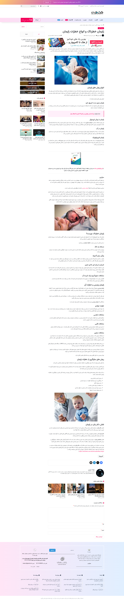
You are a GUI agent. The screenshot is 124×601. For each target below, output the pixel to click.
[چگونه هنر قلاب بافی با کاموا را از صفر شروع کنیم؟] (41, 48)
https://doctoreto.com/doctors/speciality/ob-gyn (91, 451)
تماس (60, 20)
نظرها (26, 34)
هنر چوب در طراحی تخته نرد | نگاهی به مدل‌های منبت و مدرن (57, 495)
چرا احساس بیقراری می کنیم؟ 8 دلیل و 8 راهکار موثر (82, 114)
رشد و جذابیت (78, 20)
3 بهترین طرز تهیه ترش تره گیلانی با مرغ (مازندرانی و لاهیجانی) (29, 40)
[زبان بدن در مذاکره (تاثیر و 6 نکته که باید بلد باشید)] (26, 119)
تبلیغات (69, 20)
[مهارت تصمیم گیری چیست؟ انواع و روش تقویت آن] (26, 132)
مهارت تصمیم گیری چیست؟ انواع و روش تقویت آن (26, 138)
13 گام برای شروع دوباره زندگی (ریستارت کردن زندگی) (39, 138)
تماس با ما (33, 566)
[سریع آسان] (76, 47)
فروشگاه (36, 20)
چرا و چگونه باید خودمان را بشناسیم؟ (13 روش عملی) (39, 124)
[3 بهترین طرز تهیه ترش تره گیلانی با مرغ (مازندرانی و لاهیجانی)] (41, 41)
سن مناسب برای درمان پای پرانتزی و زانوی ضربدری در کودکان (76, 495)
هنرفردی (89, 563)
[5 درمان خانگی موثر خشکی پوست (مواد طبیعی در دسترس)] (39, 103)
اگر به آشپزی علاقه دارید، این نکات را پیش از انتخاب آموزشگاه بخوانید (28, 57)
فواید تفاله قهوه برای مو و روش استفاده (27, 109)
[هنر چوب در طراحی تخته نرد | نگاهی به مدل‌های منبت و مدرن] (56, 488)
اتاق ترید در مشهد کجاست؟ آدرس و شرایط (29, 69)
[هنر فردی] (97, 13)
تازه (39, 34)
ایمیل (102, 530)
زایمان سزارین (85, 188)
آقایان (96, 20)
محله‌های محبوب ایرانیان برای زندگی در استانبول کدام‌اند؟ (28, 63)
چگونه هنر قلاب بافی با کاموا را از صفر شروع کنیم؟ (28, 46)
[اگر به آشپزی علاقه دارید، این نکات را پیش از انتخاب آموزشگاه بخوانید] (41, 58)
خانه (102, 25)
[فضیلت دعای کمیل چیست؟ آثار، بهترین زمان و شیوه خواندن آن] (95, 488)
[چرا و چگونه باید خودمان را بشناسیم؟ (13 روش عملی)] (39, 119)
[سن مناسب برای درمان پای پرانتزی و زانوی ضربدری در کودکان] (76, 488)
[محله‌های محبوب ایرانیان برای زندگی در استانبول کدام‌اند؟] (41, 64)
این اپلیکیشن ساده (98, 168)
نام (103, 524)
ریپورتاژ (100, 456)
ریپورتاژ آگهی (97, 25)
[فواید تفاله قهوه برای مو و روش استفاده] (26, 103)
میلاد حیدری (99, 35)
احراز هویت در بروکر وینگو (40, 52)
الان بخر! (47, 2)
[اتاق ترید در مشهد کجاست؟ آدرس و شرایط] (41, 71)
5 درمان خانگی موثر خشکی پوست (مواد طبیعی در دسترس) (39, 110)
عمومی (85, 20)
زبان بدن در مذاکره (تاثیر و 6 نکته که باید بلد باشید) (26, 124)
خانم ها (90, 20)
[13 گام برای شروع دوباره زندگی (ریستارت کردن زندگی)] (39, 132)
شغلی (102, 20)
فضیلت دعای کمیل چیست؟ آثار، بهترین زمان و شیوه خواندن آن (96, 495)
